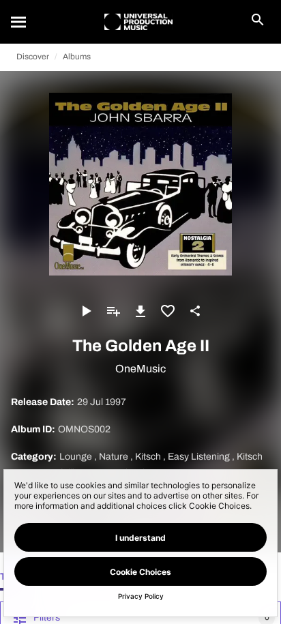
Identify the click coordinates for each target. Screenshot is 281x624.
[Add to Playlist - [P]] (113, 311)
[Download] (140, 311)
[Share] (195, 311)
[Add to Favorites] (168, 311)
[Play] (86, 311)
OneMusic (140, 368)
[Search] (19, 21)
